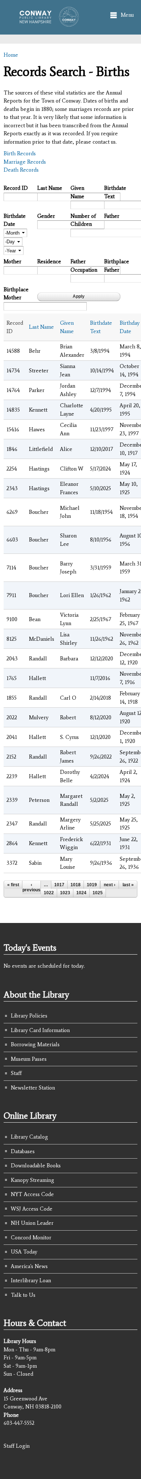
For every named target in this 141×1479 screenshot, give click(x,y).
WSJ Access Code (31, 1209)
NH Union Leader (32, 1223)
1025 (98, 892)
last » (128, 884)
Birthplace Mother (16, 293)
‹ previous (31, 887)
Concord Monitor (31, 1237)
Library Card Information (40, 1030)
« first (13, 884)
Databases (23, 1151)
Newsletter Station (33, 1087)
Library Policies (29, 1015)
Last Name (49, 188)
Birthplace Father (116, 265)
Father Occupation (83, 265)
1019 (92, 884)
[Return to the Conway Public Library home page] (47, 23)
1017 (59, 884)
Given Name (77, 192)
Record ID (16, 188)
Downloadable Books (36, 1165)
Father (111, 216)
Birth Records (20, 153)
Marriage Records (25, 162)
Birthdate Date (15, 220)
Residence (49, 261)
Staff (16, 1073)
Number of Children (83, 220)
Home (11, 55)
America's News (29, 1266)
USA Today (24, 1251)
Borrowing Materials (35, 1044)
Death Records (21, 170)
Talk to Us (23, 1295)
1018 (75, 884)
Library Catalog (29, 1137)
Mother (12, 261)
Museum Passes (29, 1059)
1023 (65, 892)
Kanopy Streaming (32, 1180)
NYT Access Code (32, 1194)
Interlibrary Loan (31, 1280)
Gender (46, 216)
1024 (81, 892)
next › (109, 884)
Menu (127, 15)
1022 (49, 892)
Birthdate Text (115, 192)
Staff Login (17, 1446)
